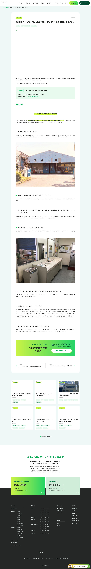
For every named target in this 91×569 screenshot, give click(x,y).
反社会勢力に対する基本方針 (38, 558)
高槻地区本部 (75, 399)
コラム (66, 3)
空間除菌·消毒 (33, 25)
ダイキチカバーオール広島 (44, 530)
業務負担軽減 (22, 427)
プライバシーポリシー (27, 558)
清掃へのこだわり (60, 510)
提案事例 (58, 523)
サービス (21, 3)
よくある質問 (56, 3)
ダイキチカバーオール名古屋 (44, 524)
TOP (3, 7)
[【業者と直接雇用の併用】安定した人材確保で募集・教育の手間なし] (69, 418)
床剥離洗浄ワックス (20, 531)
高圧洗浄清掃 (19, 527)
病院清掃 (18, 517)
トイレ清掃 (51, 399)
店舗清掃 (18, 521)
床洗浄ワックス (19, 529)
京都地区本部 (27, 25)
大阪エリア (33, 508)
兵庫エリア (33, 519)
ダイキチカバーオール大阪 (44, 508)
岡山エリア (33, 533)
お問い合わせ (74, 523)
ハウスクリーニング (15, 540)
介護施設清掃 (19, 519)
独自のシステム (60, 513)
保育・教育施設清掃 (20, 523)
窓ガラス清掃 (19, 535)
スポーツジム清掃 (20, 525)
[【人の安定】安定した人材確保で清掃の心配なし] (22, 418)
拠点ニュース (74, 515)
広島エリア (33, 530)
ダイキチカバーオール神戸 (44, 519)
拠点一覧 (28, 3)
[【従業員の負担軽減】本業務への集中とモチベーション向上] (45, 418)
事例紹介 (49, 3)
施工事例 (58, 525)
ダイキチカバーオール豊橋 (44, 526)
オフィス (46, 399)
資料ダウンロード (75, 520)
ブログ (62, 3)
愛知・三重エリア (34, 524)
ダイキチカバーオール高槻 (44, 512)
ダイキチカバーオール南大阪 (44, 510)
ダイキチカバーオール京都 (44, 517)
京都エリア (33, 517)
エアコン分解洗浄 (20, 537)
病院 (42, 425)
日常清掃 (18, 25)
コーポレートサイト (48, 558)
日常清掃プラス (14, 508)
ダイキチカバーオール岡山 (44, 533)
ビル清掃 (18, 511)
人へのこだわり (60, 508)
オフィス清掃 (19, 515)
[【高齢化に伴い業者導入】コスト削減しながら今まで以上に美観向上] (22, 392)
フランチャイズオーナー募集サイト (61, 558)
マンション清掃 (19, 513)
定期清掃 (13, 527)
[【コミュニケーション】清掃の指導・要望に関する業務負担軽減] (69, 392)
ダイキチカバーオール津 (44, 528)
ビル (22, 25)
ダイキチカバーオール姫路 (44, 521)
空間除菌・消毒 (14, 542)
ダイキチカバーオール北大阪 (44, 514)
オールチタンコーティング (16, 545)
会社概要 (73, 518)
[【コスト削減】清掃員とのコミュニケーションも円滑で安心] (45, 392)
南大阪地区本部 (62, 427)
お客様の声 (43, 3)
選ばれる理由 (35, 3)
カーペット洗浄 (19, 533)
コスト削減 (23, 399)
